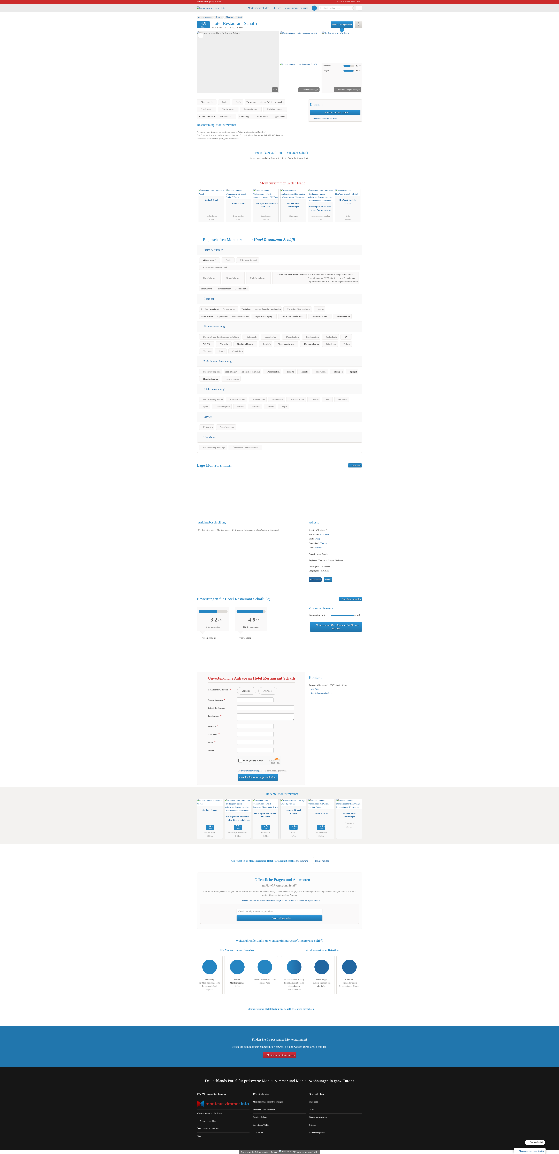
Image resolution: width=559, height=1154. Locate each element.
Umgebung (209, 437)
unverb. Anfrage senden (342, 24)
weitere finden (237, 982)
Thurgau (323, 543)
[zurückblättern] (204, 62)
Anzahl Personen (215, 700)
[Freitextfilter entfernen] (354, 8)
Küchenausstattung (214, 389)
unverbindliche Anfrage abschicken (257, 777)
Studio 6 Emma (238, 203)
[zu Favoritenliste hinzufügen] (200, 35)
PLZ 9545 (324, 534)
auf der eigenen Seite (321, 982)
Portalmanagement (317, 1132)
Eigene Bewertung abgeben (351, 599)
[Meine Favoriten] (314, 8)
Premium (356, 186)
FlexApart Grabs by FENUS (348, 202)
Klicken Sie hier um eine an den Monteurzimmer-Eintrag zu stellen (280, 900)
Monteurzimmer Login (345, 2)
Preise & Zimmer (213, 249)
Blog (199, 1136)
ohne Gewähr (301, 860)
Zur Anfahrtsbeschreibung (321, 693)
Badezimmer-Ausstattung (217, 361)
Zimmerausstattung (214, 326)
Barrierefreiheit (536, 1142)
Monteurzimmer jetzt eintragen (280, 1055)
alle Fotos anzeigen (310, 89)
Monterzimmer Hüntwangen (293, 205)
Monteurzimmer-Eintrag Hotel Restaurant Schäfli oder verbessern (294, 984)
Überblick (209, 298)
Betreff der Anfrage (216, 708)
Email (211, 742)
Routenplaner (356, 465)
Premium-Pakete (260, 1117)
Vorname (212, 726)
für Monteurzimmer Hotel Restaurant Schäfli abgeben (209, 984)
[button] (238, 62)
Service (207, 416)
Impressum (313, 1102)
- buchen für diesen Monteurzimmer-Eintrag (349, 982)
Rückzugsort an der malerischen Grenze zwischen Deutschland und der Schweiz (320, 209)
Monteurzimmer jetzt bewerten (337, 627)
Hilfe (358, 2)
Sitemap (312, 1125)
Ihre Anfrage (214, 716)
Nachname (213, 734)
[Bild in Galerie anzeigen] (300, 46)
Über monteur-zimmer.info (208, 1128)
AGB (311, 1109)
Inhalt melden (322, 860)
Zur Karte (315, 689)
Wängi (317, 539)
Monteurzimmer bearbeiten (264, 1109)
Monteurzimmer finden (258, 8)
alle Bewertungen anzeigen (348, 89)
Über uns (277, 8)
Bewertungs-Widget (261, 1125)
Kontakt (328, 580)
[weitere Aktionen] (358, 24)
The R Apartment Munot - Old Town (266, 205)
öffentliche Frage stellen (280, 918)
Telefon (211, 750)
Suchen (360, 8)
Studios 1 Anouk (211, 200)
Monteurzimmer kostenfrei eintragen (268, 1102)
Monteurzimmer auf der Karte (324, 118)
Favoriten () (531, 1151)
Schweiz (318, 547)
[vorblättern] (272, 62)
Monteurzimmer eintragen (296, 8)
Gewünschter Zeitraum (218, 690)
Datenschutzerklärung (250, 771)
